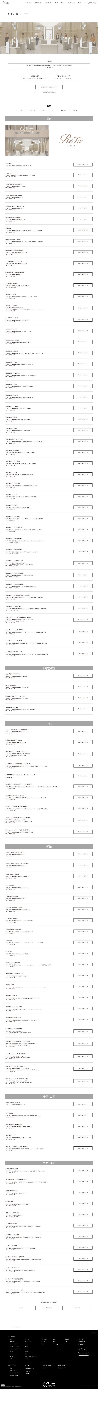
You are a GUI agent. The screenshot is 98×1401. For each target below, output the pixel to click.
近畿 (53, 110)
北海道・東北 (32, 110)
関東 (21, 110)
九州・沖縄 (75, 110)
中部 (43, 110)
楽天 (20, 1307)
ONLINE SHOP (92, 2)
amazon (76, 1307)
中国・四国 (63, 110)
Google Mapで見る (82, 164)
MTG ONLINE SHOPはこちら (48, 87)
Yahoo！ (48, 1307)
